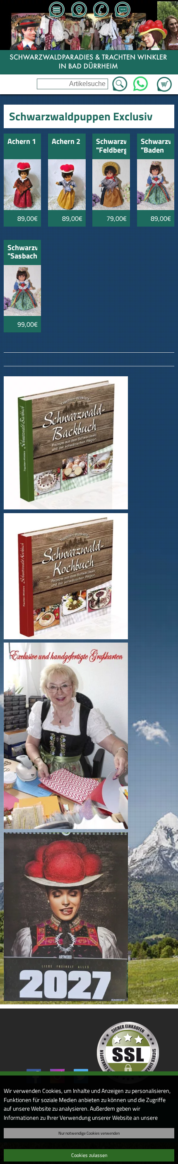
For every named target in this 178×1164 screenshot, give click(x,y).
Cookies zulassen (89, 1155)
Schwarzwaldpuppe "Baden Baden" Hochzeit (156, 146)
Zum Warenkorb (164, 79)
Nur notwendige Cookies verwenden (89, 1133)
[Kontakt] (122, 10)
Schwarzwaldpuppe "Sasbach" (22, 252)
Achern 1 (21, 142)
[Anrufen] (100, 10)
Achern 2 (66, 142)
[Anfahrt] (78, 10)
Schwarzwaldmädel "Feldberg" (111, 146)
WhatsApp (140, 81)
